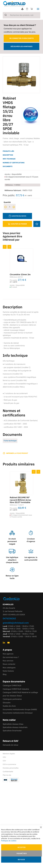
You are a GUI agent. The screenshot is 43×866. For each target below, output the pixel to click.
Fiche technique (10, 441)
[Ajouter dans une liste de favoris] (36, 224)
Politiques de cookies (8, 841)
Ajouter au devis (18, 216)
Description (8, 155)
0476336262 (9, 618)
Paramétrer (22, 853)
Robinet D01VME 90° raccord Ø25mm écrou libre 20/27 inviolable (20, 500)
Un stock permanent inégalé (12, 541)
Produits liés (8, 151)
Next (9, 247)
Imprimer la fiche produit (17, 453)
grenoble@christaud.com (16, 622)
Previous (5, 247)
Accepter (21, 847)
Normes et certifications (13, 163)
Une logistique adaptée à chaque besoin (12, 560)
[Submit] (5, 15)
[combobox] (21, 15)
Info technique (9, 159)
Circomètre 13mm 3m (20, 274)
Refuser (21, 860)
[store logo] (23, 4)
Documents (7, 166)
